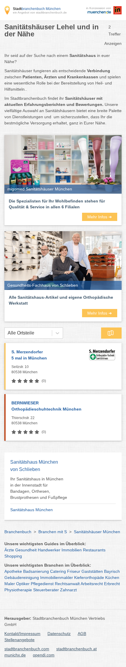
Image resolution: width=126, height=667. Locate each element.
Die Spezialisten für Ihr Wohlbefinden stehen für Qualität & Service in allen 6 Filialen (57, 204)
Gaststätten (92, 571)
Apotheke (13, 571)
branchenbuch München (37, 9)
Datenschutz (59, 633)
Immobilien (72, 550)
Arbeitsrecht (92, 583)
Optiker (23, 583)
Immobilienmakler (56, 577)
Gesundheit (26, 550)
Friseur (73, 571)
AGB (82, 633)
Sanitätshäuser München (97, 531)
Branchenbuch (17, 531)
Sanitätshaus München (31, 509)
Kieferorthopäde (89, 577)
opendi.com (44, 655)
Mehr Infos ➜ (99, 217)
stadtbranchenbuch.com (26, 648)
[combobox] (7, 333)
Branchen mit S (52, 531)
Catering (58, 571)
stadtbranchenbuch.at (76, 648)
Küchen (112, 577)
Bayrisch (112, 571)
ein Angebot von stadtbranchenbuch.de (40, 12)
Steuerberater (46, 589)
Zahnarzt (68, 589)
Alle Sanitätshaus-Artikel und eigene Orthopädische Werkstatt (61, 300)
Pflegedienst (42, 583)
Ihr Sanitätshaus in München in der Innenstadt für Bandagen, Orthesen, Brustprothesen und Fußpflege (38, 488)
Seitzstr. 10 (24, 369)
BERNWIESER (46, 406)
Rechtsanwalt (67, 583)
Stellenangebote (19, 639)
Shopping (13, 556)
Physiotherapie (18, 589)
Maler (9, 583)
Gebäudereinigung (21, 577)
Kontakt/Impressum (22, 633)
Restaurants (94, 550)
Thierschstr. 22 (24, 420)
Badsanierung (36, 571)
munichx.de (15, 655)
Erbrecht (112, 583)
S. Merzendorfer (29, 354)
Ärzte (9, 550)
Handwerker (49, 550)
